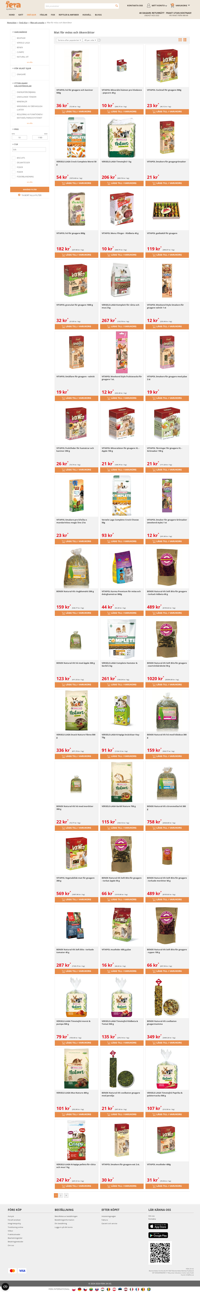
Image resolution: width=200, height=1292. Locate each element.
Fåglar (43, 14)
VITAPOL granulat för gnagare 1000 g (74, 304)
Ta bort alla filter (31, 195)
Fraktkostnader (14, 1234)
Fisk (53, 14)
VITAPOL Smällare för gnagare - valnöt (75, 376)
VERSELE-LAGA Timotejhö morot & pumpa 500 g (73, 1022)
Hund (12, 14)
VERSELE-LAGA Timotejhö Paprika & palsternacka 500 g (164, 1094)
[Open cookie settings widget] (5, 1286)
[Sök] (116, 5)
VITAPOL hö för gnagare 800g (70, 233)
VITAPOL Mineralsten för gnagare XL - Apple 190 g (120, 449)
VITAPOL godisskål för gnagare (162, 233)
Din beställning (61, 1223)
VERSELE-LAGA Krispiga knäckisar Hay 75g (120, 736)
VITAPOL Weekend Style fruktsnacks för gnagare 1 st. (122, 378)
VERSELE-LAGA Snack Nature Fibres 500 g (75, 736)
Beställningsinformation (64, 1220)
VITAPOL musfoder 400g (159, 1164)
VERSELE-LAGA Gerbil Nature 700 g (119, 806)
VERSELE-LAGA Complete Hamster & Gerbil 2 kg (120, 664)
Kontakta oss (135, 5)
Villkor (10, 1231)
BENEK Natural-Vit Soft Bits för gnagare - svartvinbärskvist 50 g (167, 664)
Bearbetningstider (15, 1238)
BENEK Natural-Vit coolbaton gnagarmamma (162, 1022)
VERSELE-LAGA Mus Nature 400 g (72, 1092)
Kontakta (152, 1219)
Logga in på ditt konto (64, 1227)
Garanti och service (109, 1223)
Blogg (98, 14)
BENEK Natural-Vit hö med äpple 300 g (75, 663)
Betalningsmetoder (15, 1241)
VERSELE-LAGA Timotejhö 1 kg (116, 161)
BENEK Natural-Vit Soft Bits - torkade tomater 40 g (75, 951)
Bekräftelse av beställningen (66, 1216)
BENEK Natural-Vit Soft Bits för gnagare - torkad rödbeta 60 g (167, 593)
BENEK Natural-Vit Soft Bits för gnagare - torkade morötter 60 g (167, 879)
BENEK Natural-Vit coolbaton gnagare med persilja (121, 1094)
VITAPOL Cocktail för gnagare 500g (164, 90)
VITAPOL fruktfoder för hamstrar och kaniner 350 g (75, 449)
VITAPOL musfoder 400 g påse (116, 949)
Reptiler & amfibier (69, 14)
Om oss (11, 1245)
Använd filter (30, 189)
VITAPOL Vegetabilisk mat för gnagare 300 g (75, 879)
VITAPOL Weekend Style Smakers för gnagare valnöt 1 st (165, 306)
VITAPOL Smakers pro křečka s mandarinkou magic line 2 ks (71, 521)
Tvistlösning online (15, 1227)
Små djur (31, 14)
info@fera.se (190, 1275)
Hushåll (86, 14)
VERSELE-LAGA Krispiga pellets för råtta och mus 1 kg (76, 1166)
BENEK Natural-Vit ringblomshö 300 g (75, 591)
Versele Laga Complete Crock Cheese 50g (120, 521)
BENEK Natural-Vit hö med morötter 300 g (74, 807)
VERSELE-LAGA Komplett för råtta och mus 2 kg (120, 306)
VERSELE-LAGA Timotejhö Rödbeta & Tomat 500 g (120, 1022)
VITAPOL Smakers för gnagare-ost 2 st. (121, 1164)
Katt (20, 14)
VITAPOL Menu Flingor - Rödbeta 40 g (120, 233)
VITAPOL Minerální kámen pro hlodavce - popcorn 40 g (122, 91)
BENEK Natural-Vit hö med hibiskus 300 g (167, 736)
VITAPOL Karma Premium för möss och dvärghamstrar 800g (121, 593)
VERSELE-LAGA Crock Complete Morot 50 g (76, 163)
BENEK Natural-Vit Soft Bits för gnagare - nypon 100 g (167, 951)
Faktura (105, 1220)
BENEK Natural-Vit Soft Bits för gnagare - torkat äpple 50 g (122, 879)
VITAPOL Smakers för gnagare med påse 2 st (167, 378)
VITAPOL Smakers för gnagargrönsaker (166, 161)
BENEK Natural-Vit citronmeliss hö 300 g (166, 807)
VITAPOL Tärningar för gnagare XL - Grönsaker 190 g (164, 449)
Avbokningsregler (109, 1216)
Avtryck (11, 1216)
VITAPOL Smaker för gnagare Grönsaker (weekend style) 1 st (167, 521)
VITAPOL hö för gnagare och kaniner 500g (74, 91)
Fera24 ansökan (14, 1220)
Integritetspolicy (14, 1223)
